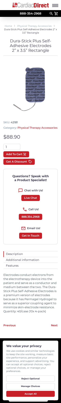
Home (8, 25)
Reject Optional (30, 378)
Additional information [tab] (22, 260)
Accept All (31, 393)
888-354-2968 (30, 13)
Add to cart (14, 154)
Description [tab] (14, 254)
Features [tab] (12, 265)
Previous (9, 325)
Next (54, 325)
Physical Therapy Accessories (34, 25)
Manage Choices (30, 386)
